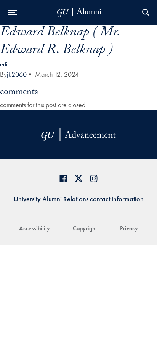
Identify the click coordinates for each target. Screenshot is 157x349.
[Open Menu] (12, 12)
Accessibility (34, 228)
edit (4, 64)
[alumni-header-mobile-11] (79, 12)
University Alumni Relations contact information (79, 199)
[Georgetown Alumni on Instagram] (93, 178)
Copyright (85, 228)
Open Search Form (145, 12)
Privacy (129, 228)
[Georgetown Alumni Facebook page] (63, 178)
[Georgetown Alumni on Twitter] (78, 178)
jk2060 (17, 74)
